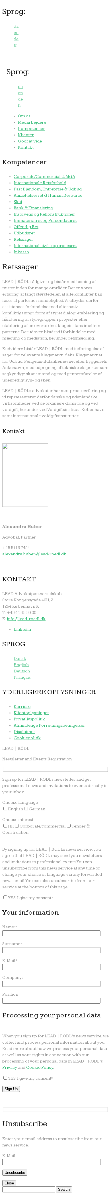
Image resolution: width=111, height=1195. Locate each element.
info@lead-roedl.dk (26, 618)
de (16, 39)
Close (9, 1183)
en (16, 32)
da (16, 26)
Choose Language (20, 802)
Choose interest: (18, 819)
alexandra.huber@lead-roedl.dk (34, 554)
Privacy (9, 1067)
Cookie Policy (39, 1067)
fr (15, 45)
